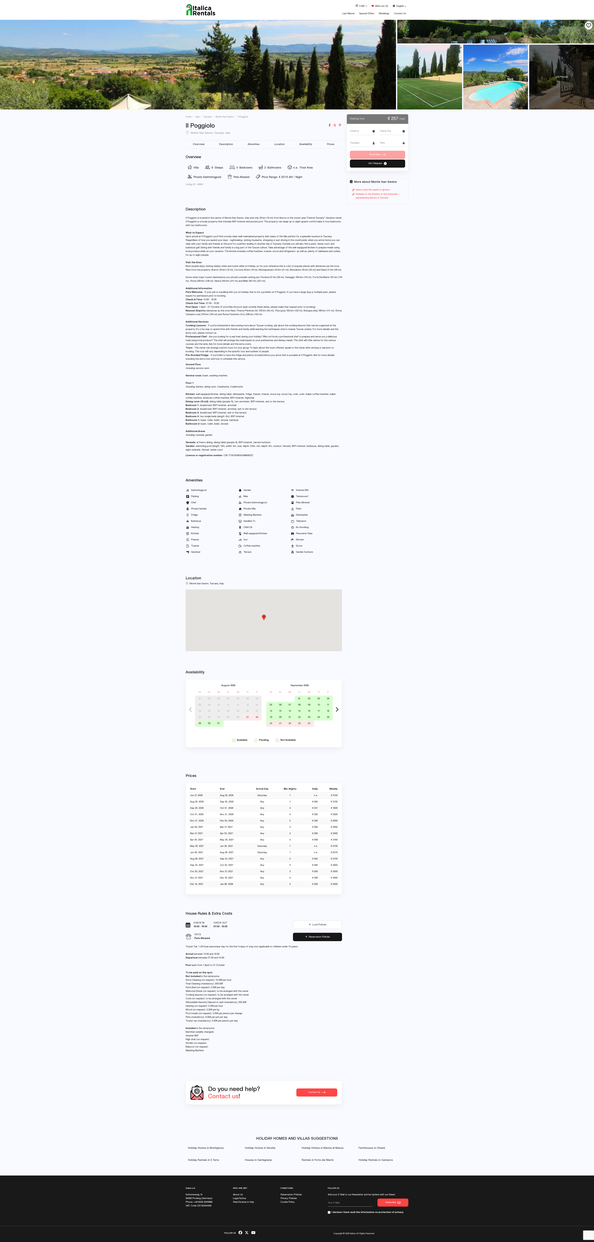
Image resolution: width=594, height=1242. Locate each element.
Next (337, 709)
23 (209, 717)
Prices (330, 144)
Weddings (384, 14)
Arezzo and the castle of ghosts (373, 190)
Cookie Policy (287, 1202)
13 (247, 705)
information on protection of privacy (382, 1212)
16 (209, 711)
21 (257, 711)
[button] (361, 6)
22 (199, 717)
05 (238, 699)
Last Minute (348, 14)
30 (209, 723)
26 (238, 717)
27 (247, 717)
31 (218, 723)
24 (218, 717)
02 (209, 699)
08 (199, 705)
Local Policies (318, 925)
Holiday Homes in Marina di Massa (322, 1148)
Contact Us (400, 14)
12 (238, 705)
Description (226, 144)
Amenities (254, 144)
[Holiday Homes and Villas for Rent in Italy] (200, 10)
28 (257, 717)
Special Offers (366, 14)
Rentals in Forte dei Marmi (318, 1160)
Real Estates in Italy (243, 1202)
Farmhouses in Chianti (372, 1148)
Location (279, 144)
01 (200, 699)
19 (238, 711)
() (381, 6)
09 (209, 705)
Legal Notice (239, 1198)
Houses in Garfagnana (258, 1160)
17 (218, 711)
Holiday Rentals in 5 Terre (203, 1160)
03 (218, 699)
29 (199, 723)
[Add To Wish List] (588, 25)
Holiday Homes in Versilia (260, 1148)
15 (200, 711)
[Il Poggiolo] (495, 31)
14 (257, 705)
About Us (238, 1195)
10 (218, 705)
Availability (305, 144)
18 (228, 711)
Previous (190, 709)
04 (228, 699)
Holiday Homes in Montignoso (206, 1148)
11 (228, 705)
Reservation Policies (318, 937)
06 (247, 699)
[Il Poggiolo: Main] (198, 64)
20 (247, 711)
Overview (198, 144)
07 (257, 699)
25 (228, 717)
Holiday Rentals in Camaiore (376, 1160)
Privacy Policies (288, 1198)
